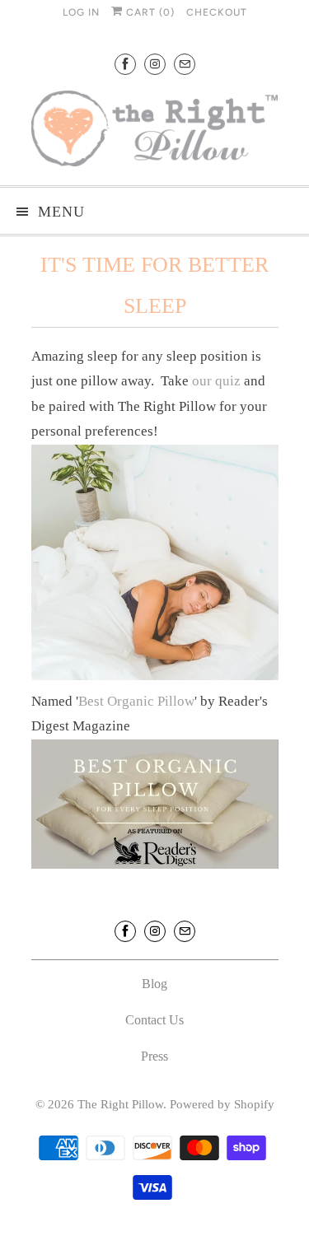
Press (154, 1056)
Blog (154, 984)
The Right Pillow (120, 1104)
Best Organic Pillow (136, 701)
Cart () (149, 12)
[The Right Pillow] (155, 132)
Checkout (216, 12)
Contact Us (154, 1020)
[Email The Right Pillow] (184, 63)
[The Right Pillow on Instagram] (155, 63)
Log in (81, 12)
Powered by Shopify (222, 1104)
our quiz (216, 381)
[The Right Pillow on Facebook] (125, 63)
